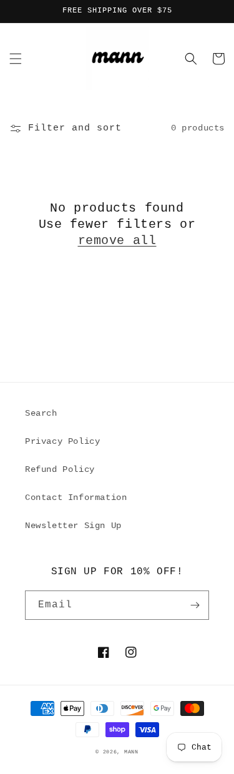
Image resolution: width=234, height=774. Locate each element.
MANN (131, 752)
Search (41, 413)
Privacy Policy (62, 441)
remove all (117, 240)
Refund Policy (60, 469)
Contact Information (76, 497)
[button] (15, 58)
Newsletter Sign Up (73, 526)
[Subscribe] (194, 605)
